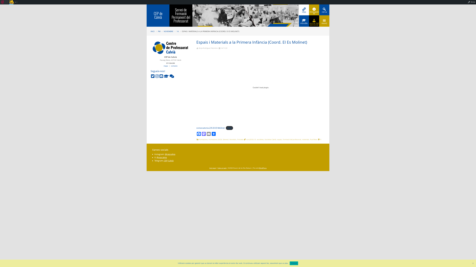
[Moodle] (166, 76)
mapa (166, 66)
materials (305, 139)
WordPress (263, 168)
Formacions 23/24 (215, 139)
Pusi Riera (313, 139)
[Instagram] (157, 76)
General (225, 139)
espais (279, 139)
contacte (174, 66)
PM (159, 31)
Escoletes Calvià (270, 139)
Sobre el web (222, 168)
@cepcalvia (170, 154)
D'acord (294, 263)
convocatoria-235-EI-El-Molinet (210, 128)
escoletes (260, 139)
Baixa (229, 128)
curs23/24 (249, 139)
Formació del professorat (292, 139)
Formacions (203, 139)
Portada (240, 139)
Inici (153, 31)
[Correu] (161, 76)
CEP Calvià (169, 160)
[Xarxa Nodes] (172, 76)
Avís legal (212, 168)
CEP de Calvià (158, 15)
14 (178, 31)
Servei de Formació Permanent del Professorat (181, 15)
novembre (168, 31)
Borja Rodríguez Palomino (208, 48)
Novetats (232, 139)
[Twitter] (152, 76)
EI (255, 139)
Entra (473, 2)
